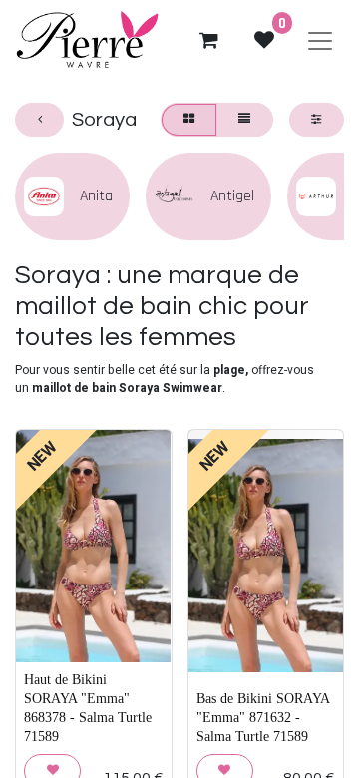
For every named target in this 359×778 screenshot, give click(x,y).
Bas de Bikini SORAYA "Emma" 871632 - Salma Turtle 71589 (262, 717)
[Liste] (244, 120)
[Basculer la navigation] (320, 40)
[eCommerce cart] (208, 40)
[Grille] (188, 120)
